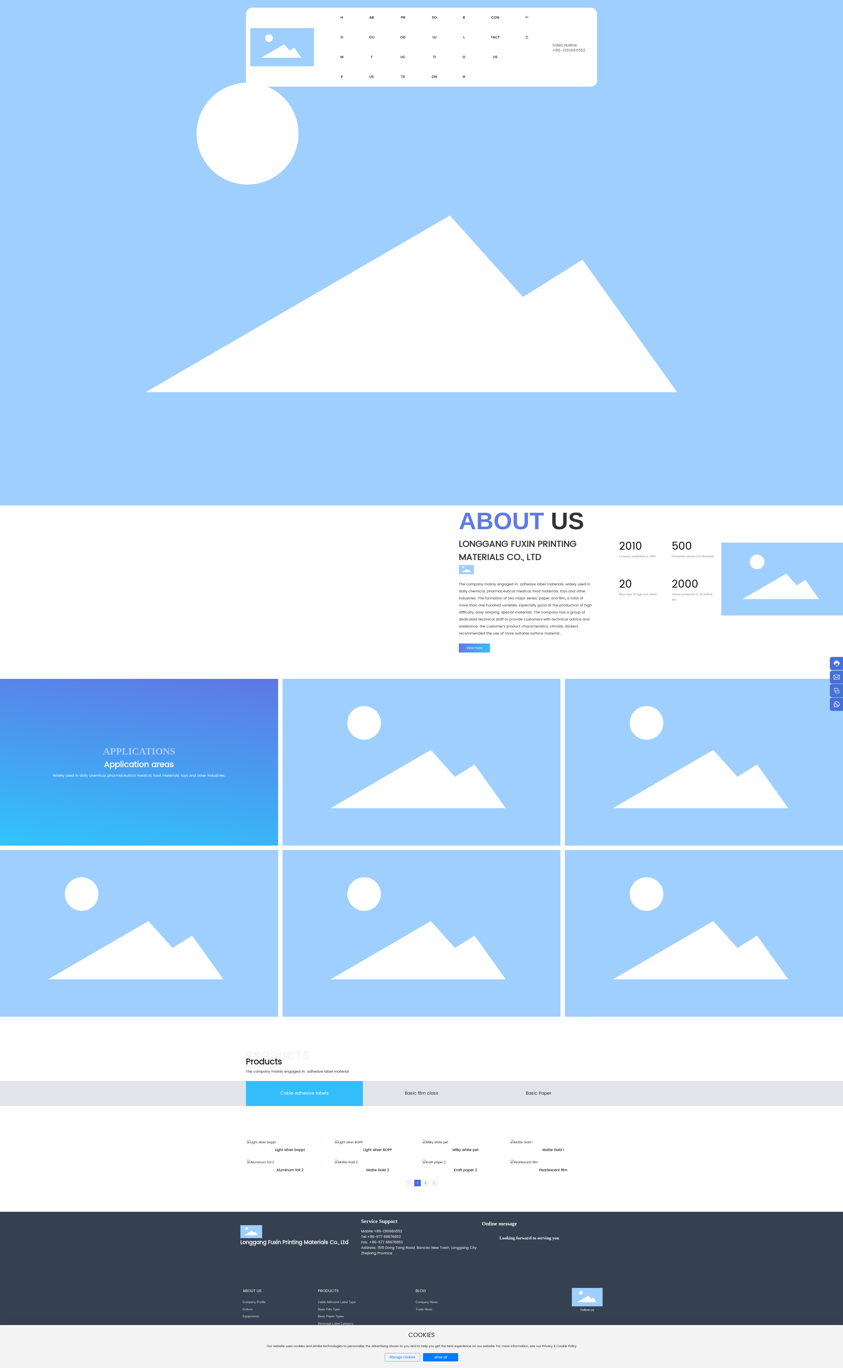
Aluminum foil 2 (289, 1170)
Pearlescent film (553, 1170)
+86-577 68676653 (384, 1237)
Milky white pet (465, 1150)
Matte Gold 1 (553, 1150)
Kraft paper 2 (465, 1170)
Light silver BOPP (377, 1150)
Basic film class (421, 1093)
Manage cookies (402, 1357)
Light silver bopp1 (290, 1150)
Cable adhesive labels (304, 1093)
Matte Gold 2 (377, 1170)
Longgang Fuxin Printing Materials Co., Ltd (294, 1242)
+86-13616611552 (568, 50)
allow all (440, 1357)
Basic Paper (538, 1093)
